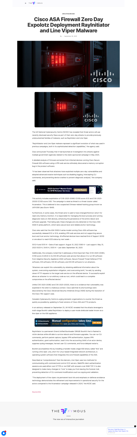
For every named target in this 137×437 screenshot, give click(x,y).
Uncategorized (68, 14)
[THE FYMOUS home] (35, 3)
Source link (36, 392)
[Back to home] (25, 3)
